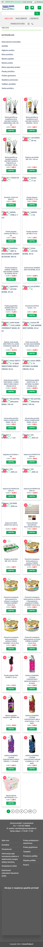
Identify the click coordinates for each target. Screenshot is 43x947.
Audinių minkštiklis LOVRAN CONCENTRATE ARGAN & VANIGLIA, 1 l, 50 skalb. (32, 759)
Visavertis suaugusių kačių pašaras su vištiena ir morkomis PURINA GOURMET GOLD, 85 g (11, 601)
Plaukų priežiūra (8, 71)
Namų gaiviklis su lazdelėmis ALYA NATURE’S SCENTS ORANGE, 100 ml (32, 120)
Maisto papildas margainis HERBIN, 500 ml (11, 717)
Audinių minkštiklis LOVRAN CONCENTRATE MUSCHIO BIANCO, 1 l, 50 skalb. (32, 679)
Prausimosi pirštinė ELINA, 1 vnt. (32, 307)
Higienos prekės (8, 50)
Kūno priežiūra (7, 54)
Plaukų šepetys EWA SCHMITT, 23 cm (11, 676)
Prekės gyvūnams (9, 76)
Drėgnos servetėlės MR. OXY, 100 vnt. (32, 158)
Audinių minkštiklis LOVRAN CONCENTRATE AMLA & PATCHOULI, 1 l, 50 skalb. (32, 719)
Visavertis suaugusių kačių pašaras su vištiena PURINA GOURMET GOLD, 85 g (11, 640)
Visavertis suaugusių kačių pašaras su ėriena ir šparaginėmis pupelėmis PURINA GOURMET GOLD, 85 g (32, 601)
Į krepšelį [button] (11, 130)
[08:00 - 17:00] (29, 24)
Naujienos (21, 18)
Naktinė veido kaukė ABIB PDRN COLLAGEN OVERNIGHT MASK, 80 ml (11, 345)
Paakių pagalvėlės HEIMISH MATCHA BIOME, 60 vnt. (11, 308)
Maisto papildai (8, 59)
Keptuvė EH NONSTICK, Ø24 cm (32, 455)
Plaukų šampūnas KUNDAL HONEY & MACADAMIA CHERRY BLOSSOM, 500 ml (11, 270)
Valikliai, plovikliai (9, 84)
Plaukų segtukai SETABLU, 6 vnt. (32, 232)
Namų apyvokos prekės (11, 67)
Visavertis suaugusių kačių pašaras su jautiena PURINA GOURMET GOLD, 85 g (32, 562)
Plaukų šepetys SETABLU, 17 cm (32, 198)
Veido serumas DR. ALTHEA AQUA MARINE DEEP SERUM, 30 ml (32, 344)
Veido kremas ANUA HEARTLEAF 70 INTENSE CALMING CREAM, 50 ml (32, 383)
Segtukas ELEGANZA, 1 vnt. (11, 455)
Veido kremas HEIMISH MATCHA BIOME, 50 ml (32, 269)
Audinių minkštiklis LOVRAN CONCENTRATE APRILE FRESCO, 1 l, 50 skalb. (11, 758)
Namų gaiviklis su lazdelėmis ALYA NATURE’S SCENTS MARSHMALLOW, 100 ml (11, 121)
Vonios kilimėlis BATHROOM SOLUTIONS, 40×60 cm (32, 525)
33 (30, 811)
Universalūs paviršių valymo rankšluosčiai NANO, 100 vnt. (11, 420)
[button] (32, 8)
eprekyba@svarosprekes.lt (25, 828)
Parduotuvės (18, 24)
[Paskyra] (27, 8)
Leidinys (34, 18)
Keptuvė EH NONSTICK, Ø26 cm (11, 490)
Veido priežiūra (8, 88)
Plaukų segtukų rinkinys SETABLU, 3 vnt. (11, 233)
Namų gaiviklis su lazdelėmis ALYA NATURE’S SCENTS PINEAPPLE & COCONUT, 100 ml (11, 161)
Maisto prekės (7, 63)
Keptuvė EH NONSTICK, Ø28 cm (32, 490)
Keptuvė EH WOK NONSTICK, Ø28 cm (11, 524)
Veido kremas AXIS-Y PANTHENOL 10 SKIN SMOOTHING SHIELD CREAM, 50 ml (11, 383)
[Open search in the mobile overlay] (21, 13)
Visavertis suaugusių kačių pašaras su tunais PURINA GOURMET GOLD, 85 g (32, 640)
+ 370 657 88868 (23, 826)
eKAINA (5, 46)
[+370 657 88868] (33, 24)
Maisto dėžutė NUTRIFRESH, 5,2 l (11, 796)
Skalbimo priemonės (10, 80)
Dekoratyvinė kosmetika (11, 42)
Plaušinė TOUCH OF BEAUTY (11, 198)
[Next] (34, 811)
